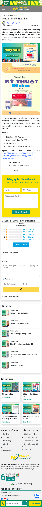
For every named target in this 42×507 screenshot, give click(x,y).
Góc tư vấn (27, 449)
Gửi (24, 503)
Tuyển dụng (7, 441)
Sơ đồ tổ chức (7, 437)
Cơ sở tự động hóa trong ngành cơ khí (23, 355)
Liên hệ (5, 444)
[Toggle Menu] (3, 9)
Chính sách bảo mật (30, 437)
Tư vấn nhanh (34, 503)
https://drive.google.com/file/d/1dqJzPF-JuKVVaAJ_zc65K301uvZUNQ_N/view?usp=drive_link (18, 155)
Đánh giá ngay (21, 245)
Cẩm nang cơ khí (16, 365)
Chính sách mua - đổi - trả (31, 445)
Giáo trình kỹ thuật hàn (19, 313)
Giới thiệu (6, 434)
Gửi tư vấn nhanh (21, 212)
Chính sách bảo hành (31, 441)
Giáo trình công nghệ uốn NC (21, 344)
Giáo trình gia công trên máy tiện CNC (9, 417)
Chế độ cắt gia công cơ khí (20, 334)
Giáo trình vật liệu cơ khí (19, 323)
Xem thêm (10, 479)
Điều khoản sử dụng (30, 434)
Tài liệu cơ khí (13, 15)
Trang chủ (5, 15)
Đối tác (5, 447)
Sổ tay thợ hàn (7, 394)
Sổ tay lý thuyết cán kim (30, 395)
